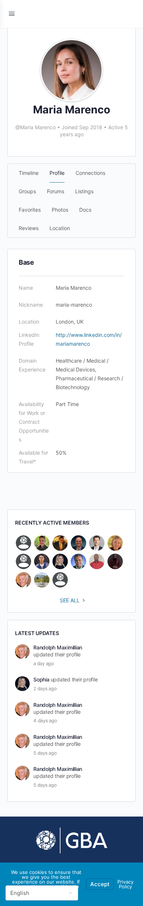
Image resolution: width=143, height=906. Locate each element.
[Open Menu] (11, 13)
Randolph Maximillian (57, 647)
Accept (100, 884)
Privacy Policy (125, 884)
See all (70, 600)
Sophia (41, 679)
